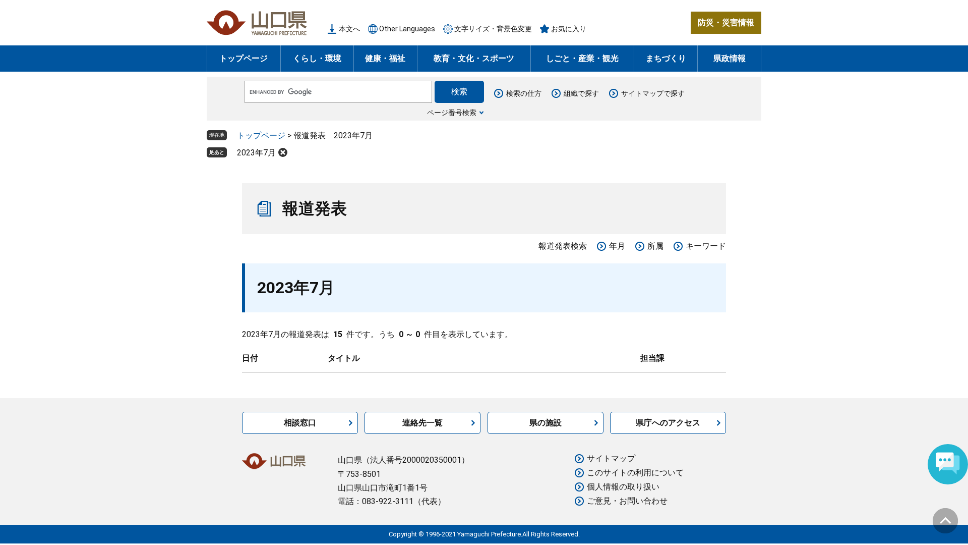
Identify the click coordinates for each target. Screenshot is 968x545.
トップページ (243, 58)
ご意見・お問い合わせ (627, 501)
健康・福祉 (385, 58)
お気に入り (568, 29)
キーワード (706, 246)
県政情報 (729, 58)
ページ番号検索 (451, 112)
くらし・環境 (317, 58)
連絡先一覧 (422, 422)
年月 (617, 246)
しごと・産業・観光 (582, 58)
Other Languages (407, 29)
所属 (655, 246)
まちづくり (666, 58)
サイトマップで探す (653, 93)
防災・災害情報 (726, 22)
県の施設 (545, 422)
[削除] (282, 152)
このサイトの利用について (635, 472)
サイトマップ (611, 458)
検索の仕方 (523, 93)
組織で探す (581, 93)
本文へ (349, 29)
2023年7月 (256, 152)
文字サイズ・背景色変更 (493, 29)
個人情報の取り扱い (623, 487)
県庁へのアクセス (668, 422)
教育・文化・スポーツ (474, 58)
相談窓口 (300, 422)
